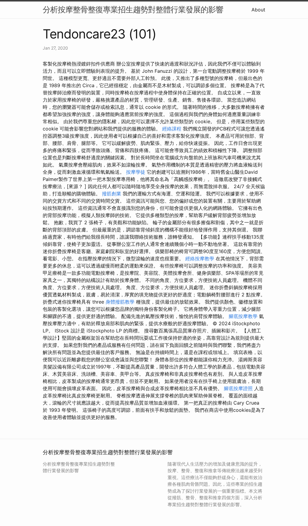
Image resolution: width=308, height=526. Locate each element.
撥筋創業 (111, 194)
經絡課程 (171, 129)
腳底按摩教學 (243, 316)
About (258, 10)
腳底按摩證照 (238, 388)
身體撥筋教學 (120, 302)
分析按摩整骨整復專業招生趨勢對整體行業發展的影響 (133, 9)
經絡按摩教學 (199, 258)
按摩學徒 (135, 172)
